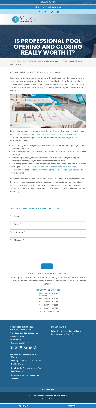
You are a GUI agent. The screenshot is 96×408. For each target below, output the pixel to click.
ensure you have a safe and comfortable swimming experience (48, 166)
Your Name (15, 216)
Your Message (17, 240)
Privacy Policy (48, 399)
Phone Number (17, 232)
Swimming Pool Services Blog (51, 72)
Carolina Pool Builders (20, 72)
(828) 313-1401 (48, 2)
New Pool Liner (48, 389)
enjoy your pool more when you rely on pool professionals (50, 134)
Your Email (15, 224)
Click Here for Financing (48, 6)
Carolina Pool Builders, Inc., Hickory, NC (51, 396)
